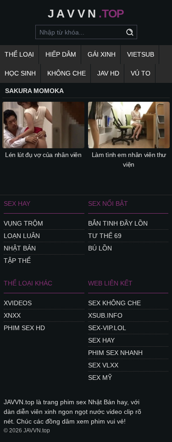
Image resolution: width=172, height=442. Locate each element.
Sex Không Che (114, 303)
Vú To (140, 73)
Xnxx (12, 315)
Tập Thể (17, 260)
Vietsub (140, 54)
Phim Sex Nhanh (115, 352)
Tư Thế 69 (105, 235)
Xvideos (18, 303)
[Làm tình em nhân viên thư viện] (129, 125)
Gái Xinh (102, 54)
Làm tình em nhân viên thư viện (129, 159)
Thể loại (19, 54)
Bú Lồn (100, 248)
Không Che (66, 73)
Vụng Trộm (23, 223)
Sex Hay (101, 340)
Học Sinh (20, 73)
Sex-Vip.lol (107, 328)
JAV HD (108, 73)
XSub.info (105, 315)
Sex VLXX (103, 365)
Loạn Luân (22, 235)
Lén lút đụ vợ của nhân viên (43, 154)
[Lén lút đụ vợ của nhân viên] (43, 125)
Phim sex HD (24, 328)
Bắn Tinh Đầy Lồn (118, 223)
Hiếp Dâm (60, 54)
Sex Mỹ (100, 377)
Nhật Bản (20, 248)
